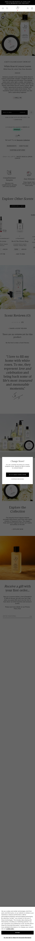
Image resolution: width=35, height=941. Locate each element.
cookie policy (10, 929)
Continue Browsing (17, 479)
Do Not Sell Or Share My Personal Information (17, 937)
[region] (17, 924)
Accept (17, 932)
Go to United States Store (17, 474)
